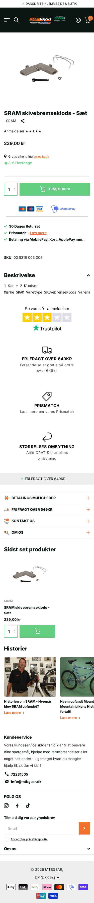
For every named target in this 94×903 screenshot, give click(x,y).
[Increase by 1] (15, 184)
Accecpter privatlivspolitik (29, 839)
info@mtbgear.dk (26, 781)
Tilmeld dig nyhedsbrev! (84, 828)
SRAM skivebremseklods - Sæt (27, 610)
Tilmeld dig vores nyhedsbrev (29, 817)
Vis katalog (7, 20)
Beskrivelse (19, 275)
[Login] (78, 20)
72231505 (19, 774)
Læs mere (13, 712)
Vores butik (41, 156)
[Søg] (16, 20)
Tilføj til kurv (59, 189)
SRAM (11, 121)
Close (47, 848)
